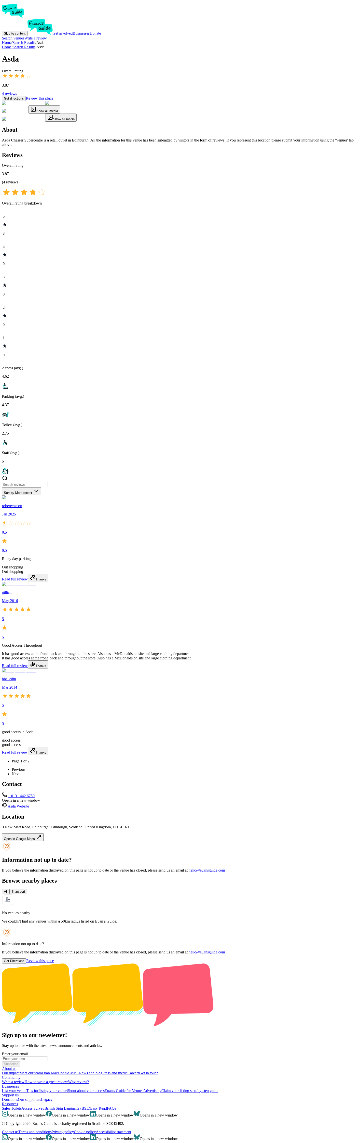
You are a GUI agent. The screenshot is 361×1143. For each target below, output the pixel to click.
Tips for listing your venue (46, 1091)
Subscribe (11, 1064)
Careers (133, 1073)
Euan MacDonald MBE (60, 1073)
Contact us (10, 1132)
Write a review (35, 38)
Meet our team (30, 1073)
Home (7, 47)
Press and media (114, 1073)
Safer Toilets (11, 1108)
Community (11, 1077)
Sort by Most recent (18, 493)
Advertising (152, 1091)
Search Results (24, 47)
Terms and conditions (35, 1132)
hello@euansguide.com (207, 870)
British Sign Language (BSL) (67, 1108)
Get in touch (148, 1073)
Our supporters (29, 1099)
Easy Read (98, 1108)
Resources (10, 1104)
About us (9, 1068)
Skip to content (15, 33)
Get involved (63, 33)
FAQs (111, 1108)
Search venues (13, 38)
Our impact (10, 1073)
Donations (10, 1099)
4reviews (9, 93)
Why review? (78, 1082)
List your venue (14, 1091)
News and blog (90, 1073)
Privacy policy (63, 1132)
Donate (95, 33)
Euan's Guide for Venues (124, 1091)
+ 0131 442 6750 (21, 796)
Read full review (15, 579)
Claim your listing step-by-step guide (189, 1091)
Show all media (47, 111)
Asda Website (18, 806)
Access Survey (32, 1108)
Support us (10, 1095)
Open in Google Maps (20, 839)
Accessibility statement (113, 1132)
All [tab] (6, 891)
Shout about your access (86, 1091)
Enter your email (15, 1054)
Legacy (47, 1099)
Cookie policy (85, 1132)
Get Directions (14, 961)
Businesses (81, 33)
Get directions (14, 98)
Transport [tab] (18, 891)
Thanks (41, 579)
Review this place (39, 98)
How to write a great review (46, 1082)
